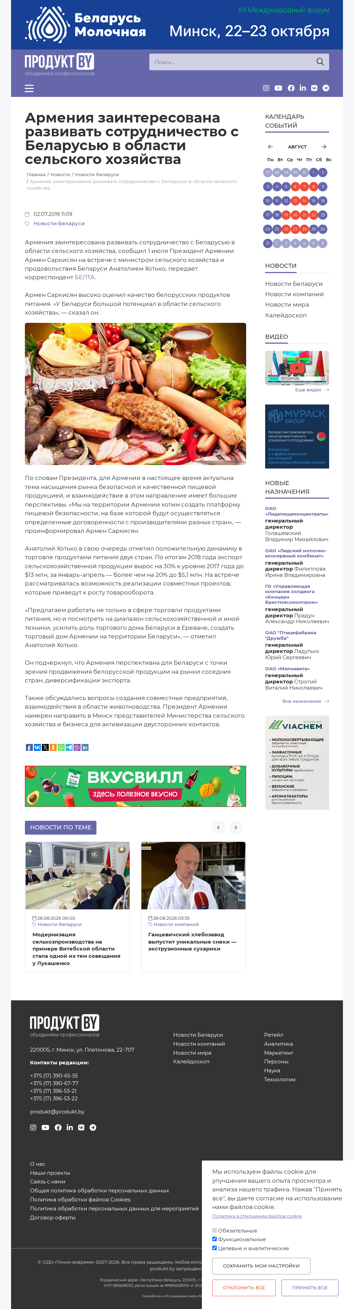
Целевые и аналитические (253, 1248)
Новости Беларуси (59, 223)
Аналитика (278, 1044)
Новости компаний (175, 924)
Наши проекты (50, 1173)
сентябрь (320, 146)
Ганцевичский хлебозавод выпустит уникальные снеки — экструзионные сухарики (192, 941)
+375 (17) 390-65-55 (54, 1076)
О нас (37, 1164)
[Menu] (29, 88)
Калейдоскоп (286, 315)
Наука (272, 1071)
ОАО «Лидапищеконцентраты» (296, 511)
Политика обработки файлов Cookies (80, 1200)
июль (273, 146)
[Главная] (59, 64)
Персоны (276, 1062)
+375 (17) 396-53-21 (53, 1091)
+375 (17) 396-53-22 (54, 1099)
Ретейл (273, 1035)
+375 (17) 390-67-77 (54, 1083)
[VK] (314, 88)
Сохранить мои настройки (261, 1266)
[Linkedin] (303, 88)
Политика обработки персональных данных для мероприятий (114, 1209)
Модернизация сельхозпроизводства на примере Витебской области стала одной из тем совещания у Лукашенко (76, 948)
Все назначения (302, 701)
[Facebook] (291, 88)
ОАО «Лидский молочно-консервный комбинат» (296, 553)
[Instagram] (266, 88)
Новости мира (287, 304)
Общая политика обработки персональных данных (99, 1191)
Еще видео (309, 389)
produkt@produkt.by (57, 1112)
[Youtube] (278, 88)
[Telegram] (326, 88)
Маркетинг (279, 1053)
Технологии (280, 1080)
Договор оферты (53, 1218)
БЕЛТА (85, 277)
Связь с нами (47, 1182)
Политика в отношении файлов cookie (257, 1216)
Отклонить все (244, 1287)
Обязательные (237, 1231)
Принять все (310, 1287)
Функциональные (242, 1239)
